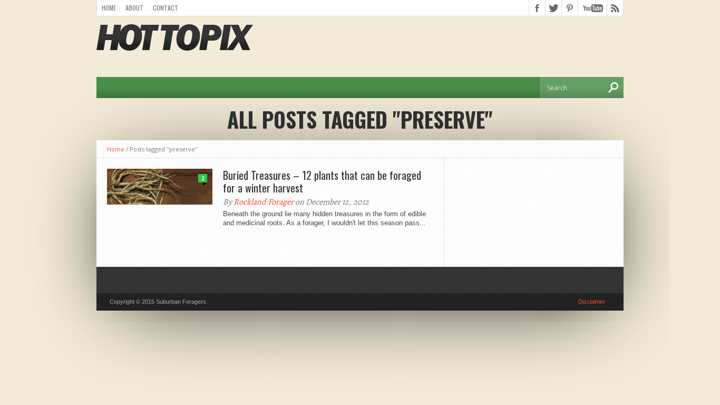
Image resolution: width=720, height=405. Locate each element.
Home (109, 7)
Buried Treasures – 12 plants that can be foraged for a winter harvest (322, 181)
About (134, 7)
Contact (165, 7)
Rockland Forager (263, 202)
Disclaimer (591, 301)
